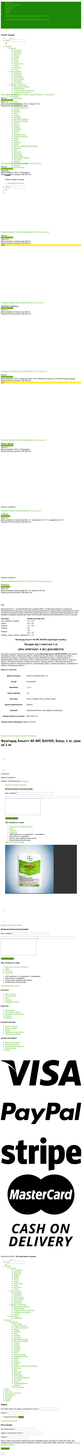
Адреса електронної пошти (12, 1433)
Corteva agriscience (21, 1328)
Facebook (13, 832)
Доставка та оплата (13, 4)
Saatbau (17, 1347)
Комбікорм (18, 98)
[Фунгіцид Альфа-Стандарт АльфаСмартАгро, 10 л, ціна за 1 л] (27, 228)
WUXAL (17, 1351)
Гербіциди (18, 1293)
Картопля (17, 1287)
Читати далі (5, 516)
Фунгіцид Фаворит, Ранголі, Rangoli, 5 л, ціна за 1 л (21, 510)
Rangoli (17, 1345)
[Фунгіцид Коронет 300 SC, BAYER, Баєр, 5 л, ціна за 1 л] (10, 770)
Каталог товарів (11, 1026)
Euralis (16, 1329)
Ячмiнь (16, 1276)
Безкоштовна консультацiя (15, 785)
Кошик (7, 1030)
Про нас (8, 3)
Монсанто (17, 1374)
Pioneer (17, 1343)
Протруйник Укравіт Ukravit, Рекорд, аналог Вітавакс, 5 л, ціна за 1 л (28, 94)
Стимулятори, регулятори (24, 1310)
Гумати (16, 1314)
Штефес (17, 165)
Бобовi (16, 1278)
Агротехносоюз (20, 1354)
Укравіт (16, 161)
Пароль (4, 1413)
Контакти (8, 8)
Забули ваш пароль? (9, 1421)
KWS (16, 1333)
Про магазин (10, 1010)
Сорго (16, 1285)
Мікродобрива (19, 1308)
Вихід (7, 1050)
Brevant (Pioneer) (20, 1326)
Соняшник (18, 1270)
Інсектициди (18, 1297)
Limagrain (17, 1337)
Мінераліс (18, 1372)
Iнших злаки (18, 1283)
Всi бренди (13, 102)
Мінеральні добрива (22, 1306)
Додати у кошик (7, 100)
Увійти (21, 1417)
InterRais (17, 1331)
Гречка (16, 1281)
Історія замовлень (12, 1044)
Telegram (13, 16)
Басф (16, 1360)
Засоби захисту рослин (18, 736)
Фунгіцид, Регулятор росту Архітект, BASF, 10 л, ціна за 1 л (24, 371)
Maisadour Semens (21, 1339)
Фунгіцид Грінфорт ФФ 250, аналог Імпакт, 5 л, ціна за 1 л (23, 440)
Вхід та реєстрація (12, 1042)
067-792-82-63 (27, 827)
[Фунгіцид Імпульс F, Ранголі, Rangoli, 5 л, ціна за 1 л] (27, 159)
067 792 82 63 (10, 996)
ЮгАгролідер (19, 167)
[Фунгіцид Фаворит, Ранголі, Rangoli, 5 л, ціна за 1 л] (27, 505)
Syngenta (17, 1349)
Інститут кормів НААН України (25, 1366)
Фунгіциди (32, 736)
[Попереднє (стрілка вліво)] (2, 1454)
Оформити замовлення (14, 1032)
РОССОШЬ (18, 1376)
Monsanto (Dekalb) (21, 1341)
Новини (8, 10)
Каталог (8, 1266)
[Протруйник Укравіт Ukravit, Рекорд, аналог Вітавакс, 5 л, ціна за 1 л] (27, 91)
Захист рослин (15, 1291)
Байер (29, 687)
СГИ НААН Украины (22, 1377)
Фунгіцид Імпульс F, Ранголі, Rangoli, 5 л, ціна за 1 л (21, 163)
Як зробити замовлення (14, 1014)
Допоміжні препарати (22, 92)
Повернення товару (13, 1034)
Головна (4, 736)
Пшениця (17, 1274)
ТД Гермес (18, 1379)
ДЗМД (16, 1364)
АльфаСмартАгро (21, 1356)
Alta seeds (18, 1324)
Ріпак (16, 1279)
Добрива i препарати (17, 1304)
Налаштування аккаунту (14, 1046)
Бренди (8, 1320)
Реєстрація (5, 1448)
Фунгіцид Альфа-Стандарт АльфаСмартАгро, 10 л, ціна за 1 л (25, 232)
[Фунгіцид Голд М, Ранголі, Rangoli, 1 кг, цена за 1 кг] (10, 759)
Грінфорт (17, 1362)
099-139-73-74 (15, 827)
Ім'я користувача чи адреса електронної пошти (20, 1409)
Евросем (17, 1368)
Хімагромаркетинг (21, 1383)
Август (16, 1352)
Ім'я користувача (8, 1429)
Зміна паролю (10, 1048)
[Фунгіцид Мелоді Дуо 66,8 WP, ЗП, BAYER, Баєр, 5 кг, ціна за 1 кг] (27, 576)
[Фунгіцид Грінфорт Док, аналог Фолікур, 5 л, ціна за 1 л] (27, 299)
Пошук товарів (11, 1028)
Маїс (15, 1370)
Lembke (17, 1335)
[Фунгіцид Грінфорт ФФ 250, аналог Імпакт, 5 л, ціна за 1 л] (27, 436)
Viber (7, 16)
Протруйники (19, 1299)
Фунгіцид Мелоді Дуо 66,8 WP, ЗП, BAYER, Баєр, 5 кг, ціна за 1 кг (26, 581)
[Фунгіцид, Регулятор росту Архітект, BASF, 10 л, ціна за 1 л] (27, 368)
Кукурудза (17, 1272)
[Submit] (6, 1264)
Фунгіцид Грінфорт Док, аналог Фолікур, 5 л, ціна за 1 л (22, 302)
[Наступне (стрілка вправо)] (4, 1454)
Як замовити (10, 6)
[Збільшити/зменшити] (4, 1452)
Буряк (16, 1289)
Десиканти (18, 1301)
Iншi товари (14, 96)
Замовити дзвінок (12, 1002)
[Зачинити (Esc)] (2, 1452)
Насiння (12, 1268)
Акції (7, 1389)
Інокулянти (18, 1303)
